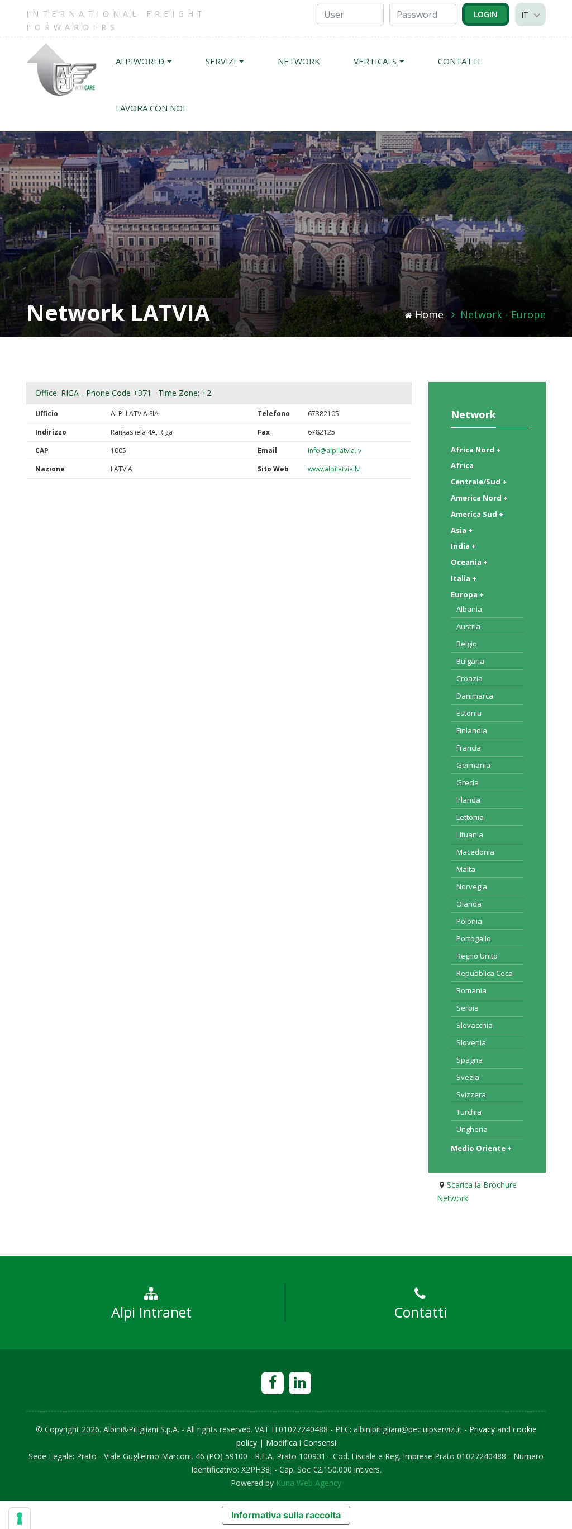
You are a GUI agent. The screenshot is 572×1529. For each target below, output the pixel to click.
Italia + (463, 578)
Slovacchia (474, 1025)
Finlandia (471, 730)
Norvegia (471, 886)
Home (429, 314)
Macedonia (475, 852)
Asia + (462, 530)
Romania (471, 990)
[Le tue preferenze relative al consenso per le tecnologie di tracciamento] (19, 1518)
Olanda (469, 904)
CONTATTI (459, 61)
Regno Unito (477, 956)
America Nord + (479, 498)
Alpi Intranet (151, 1312)
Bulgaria (470, 661)
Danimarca (474, 696)
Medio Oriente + (481, 1148)
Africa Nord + (475, 450)
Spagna (469, 1060)
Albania (469, 609)
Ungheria (472, 1129)
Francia (468, 748)
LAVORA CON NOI (150, 108)
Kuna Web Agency (308, 1483)
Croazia (469, 678)
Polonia (469, 921)
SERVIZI (221, 61)
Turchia (469, 1112)
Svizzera (471, 1094)
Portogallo (473, 938)
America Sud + (477, 514)
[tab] (487, 448)
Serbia (467, 1008)
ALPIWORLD (140, 61)
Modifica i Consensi (301, 1442)
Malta (465, 869)
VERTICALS (375, 61)
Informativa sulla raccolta (286, 1515)
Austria (468, 626)
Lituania (469, 834)
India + (463, 546)
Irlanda (468, 800)
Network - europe (503, 314)
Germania (473, 765)
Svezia (467, 1077)
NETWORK (299, 61)
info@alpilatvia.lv (334, 450)
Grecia (467, 782)
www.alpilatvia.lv (334, 469)
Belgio (466, 644)
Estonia (469, 713)
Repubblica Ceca (484, 973)
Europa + (467, 594)
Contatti (420, 1312)
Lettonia (470, 817)
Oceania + (469, 562)
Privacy (482, 1429)
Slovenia (471, 1042)
